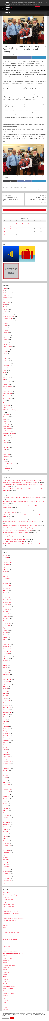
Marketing (5, 384)
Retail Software (7, 428)
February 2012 (6, 784)
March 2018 (6, 613)
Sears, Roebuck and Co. (9, 986)
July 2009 (5, 857)
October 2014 (6, 709)
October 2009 (6, 850)
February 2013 (6, 756)
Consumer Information (8, 316)
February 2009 (6, 869)
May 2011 (5, 805)
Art (4, 290)
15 (4, 228)
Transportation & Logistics (9, 463)
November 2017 (7, 623)
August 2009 (6, 855)
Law (4, 374)
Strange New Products (8, 993)
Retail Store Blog (7, 960)
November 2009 (7, 848)
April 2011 (5, 808)
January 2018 (6, 618)
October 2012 (6, 766)
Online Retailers (7, 396)
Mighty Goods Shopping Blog (10, 939)
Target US (5, 1000)
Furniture (5, 351)
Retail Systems (6, 962)
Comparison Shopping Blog (10, 895)
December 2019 (7, 585)
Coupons (5, 325)
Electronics (6, 332)
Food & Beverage (7, 346)
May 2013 (5, 749)
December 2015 (7, 677)
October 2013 (6, 738)
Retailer (24, 187)
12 (28, 226)
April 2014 (5, 723)
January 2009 (6, 871)
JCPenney (5, 925)
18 (22, 228)
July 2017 (5, 632)
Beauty (5, 304)
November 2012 (7, 763)
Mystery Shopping (7, 393)
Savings (5, 440)
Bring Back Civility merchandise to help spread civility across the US (20, 525)
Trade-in (5, 461)
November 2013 (7, 735)
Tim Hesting (36, 189)
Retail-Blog (6, 969)
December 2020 (7, 562)
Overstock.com (7, 948)
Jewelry (5, 370)
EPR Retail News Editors (23, 54)
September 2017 (7, 628)
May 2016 (5, 665)
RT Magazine (6, 981)
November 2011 (7, 791)
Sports (4, 449)
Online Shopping (7, 398)
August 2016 (6, 658)
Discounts (5, 328)
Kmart (4, 927)
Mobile (5, 388)
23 (10, 231)
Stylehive (5, 995)
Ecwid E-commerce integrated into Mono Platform (15, 532)
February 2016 (6, 672)
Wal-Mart (5, 1009)
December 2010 (7, 817)
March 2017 (6, 642)
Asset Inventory (7, 292)
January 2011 (6, 815)
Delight (5, 902)
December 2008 (7, 873)
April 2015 (5, 695)
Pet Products (6, 405)
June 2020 (5, 574)
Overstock (5, 402)
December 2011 (7, 789)
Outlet (4, 400)
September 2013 (7, 740)
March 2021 (6, 557)
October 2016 (6, 653)
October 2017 (6, 625)
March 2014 (6, 726)
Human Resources (7, 367)
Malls (4, 379)
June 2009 (5, 859)
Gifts (4, 356)
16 (10, 228)
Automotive (6, 297)
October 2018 (6, 604)
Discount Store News (8, 904)
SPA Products (6, 447)
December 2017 (7, 620)
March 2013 (6, 754)
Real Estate (6, 414)
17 (16, 228)
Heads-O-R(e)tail (7, 923)
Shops (4, 445)
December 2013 (7, 733)
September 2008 (7, 880)
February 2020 (6, 581)
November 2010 (7, 819)
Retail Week (6, 967)
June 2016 (5, 663)
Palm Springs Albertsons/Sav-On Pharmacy (23, 189)
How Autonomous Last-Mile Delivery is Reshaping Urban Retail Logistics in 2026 (23, 497)
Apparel (5, 288)
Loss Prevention (7, 377)
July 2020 (5, 571)
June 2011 (5, 803)
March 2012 (6, 782)
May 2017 (5, 637)
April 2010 (5, 836)
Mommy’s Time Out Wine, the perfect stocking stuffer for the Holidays (20, 521)
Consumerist (6, 897)
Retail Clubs (6, 421)
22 (4, 231)
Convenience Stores (8, 321)
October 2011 (6, 794)
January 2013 (6, 759)
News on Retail (7, 944)
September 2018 (7, 606)
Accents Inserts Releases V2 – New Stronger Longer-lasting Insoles (20, 528)
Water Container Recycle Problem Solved (13, 519)
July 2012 (5, 773)
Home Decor (6, 365)
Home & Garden (7, 363)
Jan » (8, 237)
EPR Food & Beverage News (10, 909)
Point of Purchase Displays (9, 410)
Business (7, 187)
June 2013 (5, 747)
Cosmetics (5, 323)
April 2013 (5, 752)
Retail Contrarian (7, 955)
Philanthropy (6, 407)
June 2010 (5, 831)
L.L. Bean (5, 930)
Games (5, 353)
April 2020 (5, 576)
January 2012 (6, 787)
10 (16, 226)
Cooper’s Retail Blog (8, 899)
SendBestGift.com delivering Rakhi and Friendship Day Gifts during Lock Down (22, 543)
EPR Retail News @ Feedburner (11, 911)
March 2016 (6, 670)
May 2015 (5, 693)
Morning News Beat (8, 941)
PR (3, 412)
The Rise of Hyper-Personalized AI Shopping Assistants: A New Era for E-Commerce (23, 493)
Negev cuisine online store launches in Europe (14, 539)
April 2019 (5, 595)
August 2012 (6, 770)
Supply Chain (6, 454)
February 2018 (6, 616)
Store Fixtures (6, 452)
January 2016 (6, 674)
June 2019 (5, 592)
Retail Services (6, 426)
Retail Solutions (7, 431)
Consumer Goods (7, 314)
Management (16, 187)
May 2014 (5, 721)
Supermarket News (8, 998)
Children (5, 311)
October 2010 (6, 822)
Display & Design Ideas (8, 906)
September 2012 (7, 768)
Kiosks (4, 372)
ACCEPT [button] (12, 1018)
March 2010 (6, 838)
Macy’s (4, 934)
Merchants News (7, 937)
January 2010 (6, 843)
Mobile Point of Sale (8, 391)
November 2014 (7, 707)
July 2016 (5, 660)
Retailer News (6, 972)
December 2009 (7, 845)
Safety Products (7, 438)
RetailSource (6, 976)
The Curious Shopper (8, 1005)
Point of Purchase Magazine (10, 951)
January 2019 (6, 599)
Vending (5, 470)
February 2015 (6, 700)
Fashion (5, 342)
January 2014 (6, 731)
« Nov (4, 237)
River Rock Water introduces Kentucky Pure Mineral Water (17, 530)
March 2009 (6, 866)
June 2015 (5, 691)
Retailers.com (6, 974)
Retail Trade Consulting (9, 433)
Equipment (6, 339)
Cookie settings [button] (5, 1018)
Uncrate (5, 1007)
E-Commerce (6, 330)
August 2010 (6, 826)
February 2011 (6, 812)
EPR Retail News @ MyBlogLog (11, 913)
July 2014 (5, 716)
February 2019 (6, 597)
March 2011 (6, 810)
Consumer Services (8, 318)
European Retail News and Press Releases (13, 918)
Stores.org (5, 991)
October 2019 (6, 588)
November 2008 (7, 876)
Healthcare (6, 360)
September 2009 (7, 852)
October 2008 (6, 878)
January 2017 (6, 646)
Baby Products (6, 302)
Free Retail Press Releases (9, 920)
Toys (4, 459)
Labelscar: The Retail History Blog (11, 932)
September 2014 (7, 712)
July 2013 (5, 745)
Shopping (5, 442)
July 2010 (5, 829)
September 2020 (7, 567)
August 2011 (6, 798)
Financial (11, 187)
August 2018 (6, 609)
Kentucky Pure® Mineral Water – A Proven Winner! (15, 510)
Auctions (5, 295)
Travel (4, 466)
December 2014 (7, 705)
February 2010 (6, 841)
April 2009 (5, 864)
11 (22, 226)
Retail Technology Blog (9, 965)
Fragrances (6, 349)
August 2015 (6, 686)
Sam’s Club (5, 983)
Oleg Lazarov (6, 946)
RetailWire (5, 979)
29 (4, 234)
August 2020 (6, 569)
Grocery (5, 358)
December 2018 (7, 602)
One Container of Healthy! (9, 512)
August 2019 (6, 590)
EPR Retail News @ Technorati (10, 916)
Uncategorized (7, 468)
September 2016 (7, 656)
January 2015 (6, 702)
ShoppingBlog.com (8, 988)
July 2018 (5, 611)
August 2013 (6, 742)
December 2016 (7, 649)
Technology (6, 456)
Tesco (4, 1002)
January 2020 (6, 583)
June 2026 (5, 555)
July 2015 (5, 688)
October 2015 (6, 681)
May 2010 (5, 833)
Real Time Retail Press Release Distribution (13, 953)
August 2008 (6, 883)
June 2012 (5, 775)
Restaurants (6, 417)
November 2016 (7, 651)
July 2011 (5, 801)
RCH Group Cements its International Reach (14, 541)
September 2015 (7, 684)
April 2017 (5, 639)
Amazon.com (6, 892)
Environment (6, 337)
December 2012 (7, 761)
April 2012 (5, 780)
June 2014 (5, 719)
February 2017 (6, 644)
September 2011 (7, 796)
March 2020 (6, 578)
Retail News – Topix (8, 958)
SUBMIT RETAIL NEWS (24, 210)
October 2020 (6, 564)
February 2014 (6, 728)
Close (45, 2)
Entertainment (6, 335)
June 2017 (5, 635)
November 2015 (7, 679)
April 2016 (5, 667)
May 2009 (5, 862)
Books (4, 307)
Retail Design (6, 424)
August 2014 (6, 714)
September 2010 (7, 824)
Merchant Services (7, 386)
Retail (21, 187)
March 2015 (6, 698)
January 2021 (6, 560)
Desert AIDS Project (9, 189)
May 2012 (5, 777)
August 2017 (6, 630)
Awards (5, 300)
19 (28, 228)
